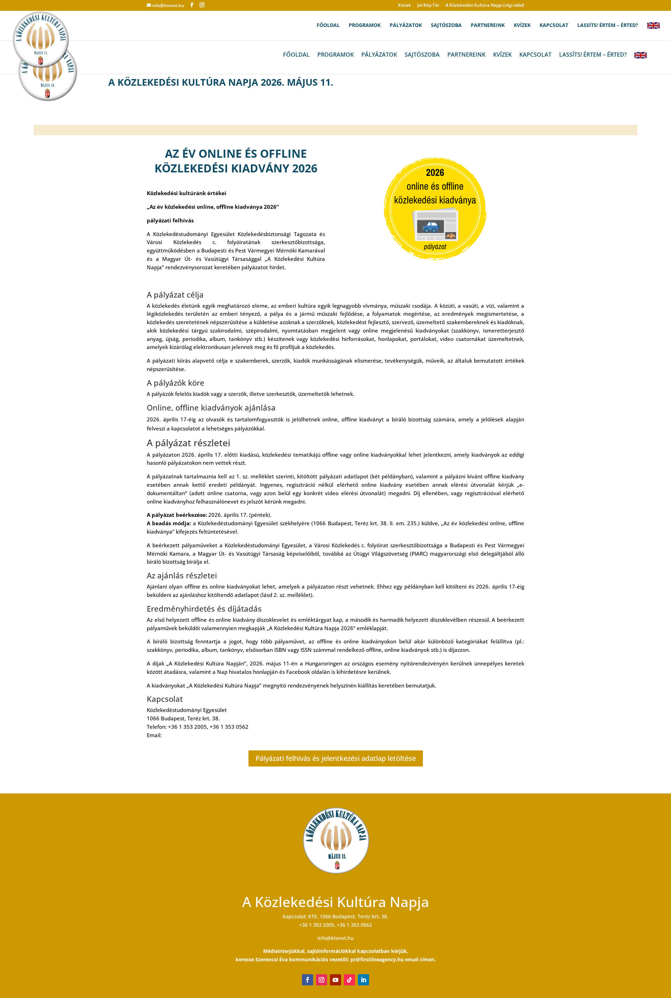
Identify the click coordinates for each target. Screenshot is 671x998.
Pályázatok (406, 25)
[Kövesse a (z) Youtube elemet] (335, 979)
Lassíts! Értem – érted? (607, 25)
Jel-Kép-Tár (428, 5)
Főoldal (328, 25)
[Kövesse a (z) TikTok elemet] (349, 979)
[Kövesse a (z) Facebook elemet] (307, 979)
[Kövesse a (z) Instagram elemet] (321, 979)
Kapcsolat (554, 25)
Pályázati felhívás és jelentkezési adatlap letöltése (335, 758)
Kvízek (404, 5)
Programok (365, 25)
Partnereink (488, 25)
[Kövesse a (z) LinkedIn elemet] (363, 979)
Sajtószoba (446, 25)
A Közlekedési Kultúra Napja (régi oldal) (485, 5)
